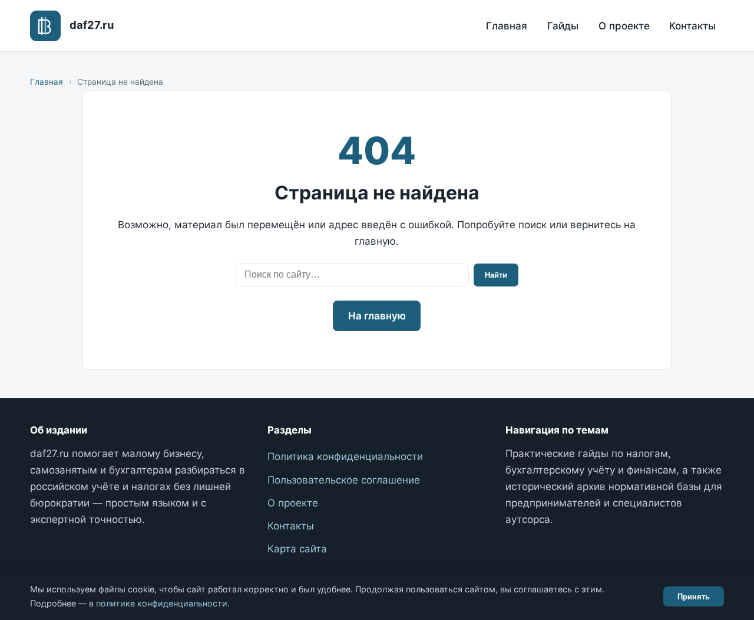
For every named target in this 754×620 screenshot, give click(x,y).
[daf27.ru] (45, 26)
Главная (506, 26)
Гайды (562, 26)
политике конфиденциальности (161, 603)
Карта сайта (297, 549)
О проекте (624, 26)
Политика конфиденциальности (345, 456)
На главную (377, 316)
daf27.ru (92, 24)
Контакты (692, 26)
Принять (693, 596)
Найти (496, 275)
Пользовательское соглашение (343, 480)
